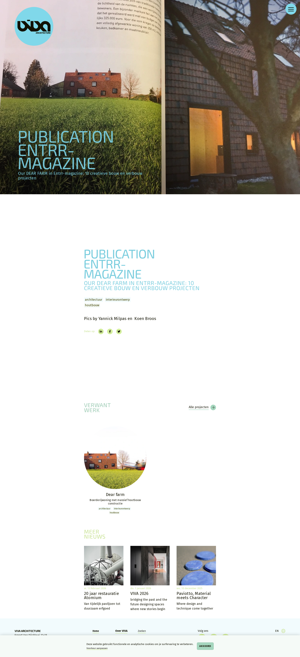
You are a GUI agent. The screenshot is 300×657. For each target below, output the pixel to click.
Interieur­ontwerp (118, 300)
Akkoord (205, 646)
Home (96, 631)
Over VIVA (121, 630)
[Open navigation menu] (291, 9)
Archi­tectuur (93, 300)
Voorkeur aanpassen (97, 648)
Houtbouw (92, 305)
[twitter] (119, 331)
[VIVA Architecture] (34, 26)
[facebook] (110, 331)
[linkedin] (101, 331)
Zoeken (142, 631)
